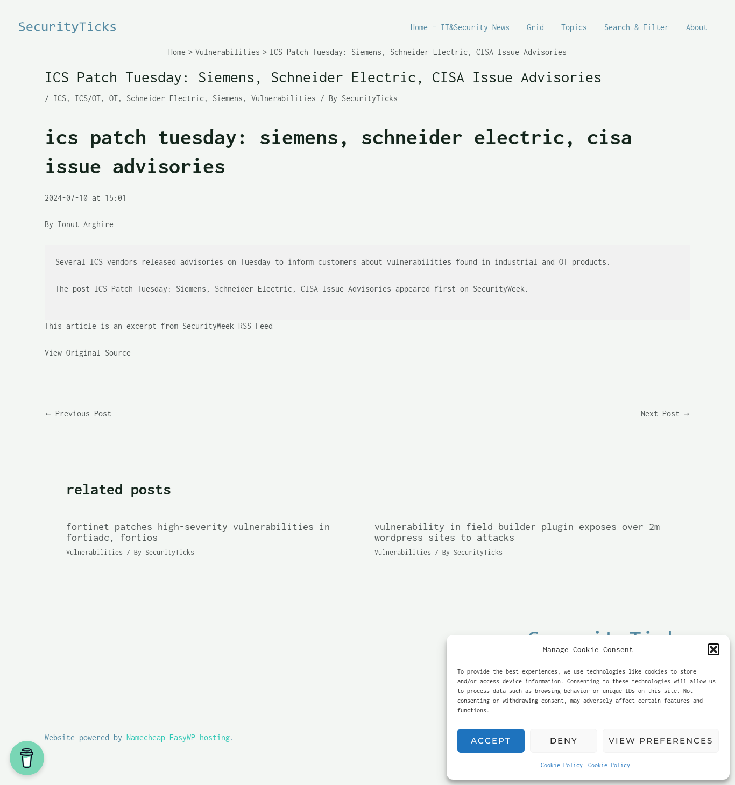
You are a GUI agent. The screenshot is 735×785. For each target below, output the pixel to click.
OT (113, 98)
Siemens (228, 98)
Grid (535, 27)
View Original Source (88, 352)
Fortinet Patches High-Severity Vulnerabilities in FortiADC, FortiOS (198, 532)
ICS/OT (88, 98)
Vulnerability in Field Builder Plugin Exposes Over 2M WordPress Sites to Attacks (517, 532)
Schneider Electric (165, 98)
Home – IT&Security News (460, 27)
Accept (491, 741)
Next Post (665, 413)
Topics (574, 27)
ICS (59, 98)
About (697, 27)
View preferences (661, 741)
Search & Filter (636, 27)
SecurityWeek (499, 288)
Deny (564, 741)
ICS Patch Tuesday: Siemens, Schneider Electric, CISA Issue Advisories (242, 288)
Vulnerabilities (283, 98)
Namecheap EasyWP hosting (178, 737)
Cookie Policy (562, 765)
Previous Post (78, 413)
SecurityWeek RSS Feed (227, 325)
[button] (713, 649)
